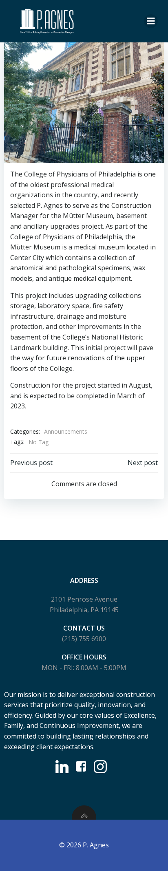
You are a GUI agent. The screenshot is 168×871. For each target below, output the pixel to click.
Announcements (65, 431)
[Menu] (151, 21)
